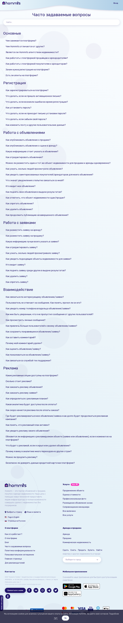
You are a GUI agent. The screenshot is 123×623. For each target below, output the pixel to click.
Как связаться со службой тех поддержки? (28, 360)
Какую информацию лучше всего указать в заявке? (32, 241)
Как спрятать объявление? (20, 203)
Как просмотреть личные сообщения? (25, 320)
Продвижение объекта (73, 490)
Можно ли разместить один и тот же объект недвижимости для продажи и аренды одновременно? (58, 163)
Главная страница (13, 559)
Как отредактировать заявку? (21, 247)
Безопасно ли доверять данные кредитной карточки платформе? (40, 463)
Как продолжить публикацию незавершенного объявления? (37, 215)
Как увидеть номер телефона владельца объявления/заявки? (38, 308)
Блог (7, 542)
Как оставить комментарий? (21, 337)
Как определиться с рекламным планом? (27, 398)
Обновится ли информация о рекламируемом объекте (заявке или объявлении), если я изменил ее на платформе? (59, 438)
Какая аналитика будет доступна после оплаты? (31, 404)
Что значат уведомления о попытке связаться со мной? (35, 180)
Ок (65, 618)
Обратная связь (2, 603)
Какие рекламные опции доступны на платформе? (32, 375)
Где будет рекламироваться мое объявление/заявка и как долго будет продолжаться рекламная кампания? (57, 418)
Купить (91, 550)
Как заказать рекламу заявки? (21, 393)
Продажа (67, 538)
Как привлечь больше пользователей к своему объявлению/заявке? (41, 326)
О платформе (11, 538)
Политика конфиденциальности (20, 550)
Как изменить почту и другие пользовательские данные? (36, 125)
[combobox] (82, 560)
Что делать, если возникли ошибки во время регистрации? (37, 102)
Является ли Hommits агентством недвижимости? (32, 52)
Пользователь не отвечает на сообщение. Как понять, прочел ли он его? (43, 302)
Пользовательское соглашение (19, 555)
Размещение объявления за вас (78, 503)
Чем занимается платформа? (21, 40)
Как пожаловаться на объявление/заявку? (28, 354)
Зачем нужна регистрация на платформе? (27, 69)
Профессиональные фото (74, 499)
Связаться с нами (15, 590)
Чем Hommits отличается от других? (25, 46)
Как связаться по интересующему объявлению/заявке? (35, 297)
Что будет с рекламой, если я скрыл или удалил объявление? (38, 445)
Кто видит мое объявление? (20, 186)
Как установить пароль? (18, 107)
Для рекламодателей (15, 563)
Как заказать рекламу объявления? (24, 387)
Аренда (66, 534)
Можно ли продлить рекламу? (21, 457)
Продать (82, 550)
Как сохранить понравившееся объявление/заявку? (33, 331)
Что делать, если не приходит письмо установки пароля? (36, 113)
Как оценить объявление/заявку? (23, 349)
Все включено (69, 511)
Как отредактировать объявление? (24, 157)
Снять (73, 550)
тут (55, 618)
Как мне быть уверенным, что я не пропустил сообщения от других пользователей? (49, 314)
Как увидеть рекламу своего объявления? (27, 430)
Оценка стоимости (71, 495)
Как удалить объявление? (19, 209)
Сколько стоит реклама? (19, 381)
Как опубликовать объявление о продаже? (28, 140)
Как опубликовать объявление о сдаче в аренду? (31, 145)
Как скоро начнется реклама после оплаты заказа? (32, 410)
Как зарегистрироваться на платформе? (27, 90)
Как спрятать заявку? (17, 282)
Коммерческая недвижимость (77, 542)
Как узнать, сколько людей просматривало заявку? (33, 253)
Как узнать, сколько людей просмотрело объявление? (34, 169)
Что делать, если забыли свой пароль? (26, 119)
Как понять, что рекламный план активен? (27, 425)
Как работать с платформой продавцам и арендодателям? (37, 58)
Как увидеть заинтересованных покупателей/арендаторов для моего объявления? (49, 174)
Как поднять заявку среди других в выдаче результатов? (36, 270)
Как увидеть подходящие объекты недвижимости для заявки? (38, 259)
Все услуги (68, 515)
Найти (99, 550)
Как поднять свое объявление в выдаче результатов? (34, 192)
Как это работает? (13, 534)
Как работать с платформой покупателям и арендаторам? (36, 64)
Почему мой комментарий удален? (24, 343)
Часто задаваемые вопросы (18, 546)
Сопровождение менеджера (76, 507)
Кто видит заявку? (15, 264)
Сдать (66, 550)
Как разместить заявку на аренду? (24, 230)
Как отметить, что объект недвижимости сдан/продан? (35, 197)
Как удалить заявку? (16, 276)
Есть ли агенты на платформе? (22, 75)
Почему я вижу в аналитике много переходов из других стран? (39, 451)
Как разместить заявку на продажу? (25, 235)
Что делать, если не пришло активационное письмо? (33, 96)
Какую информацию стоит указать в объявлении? (32, 151)
